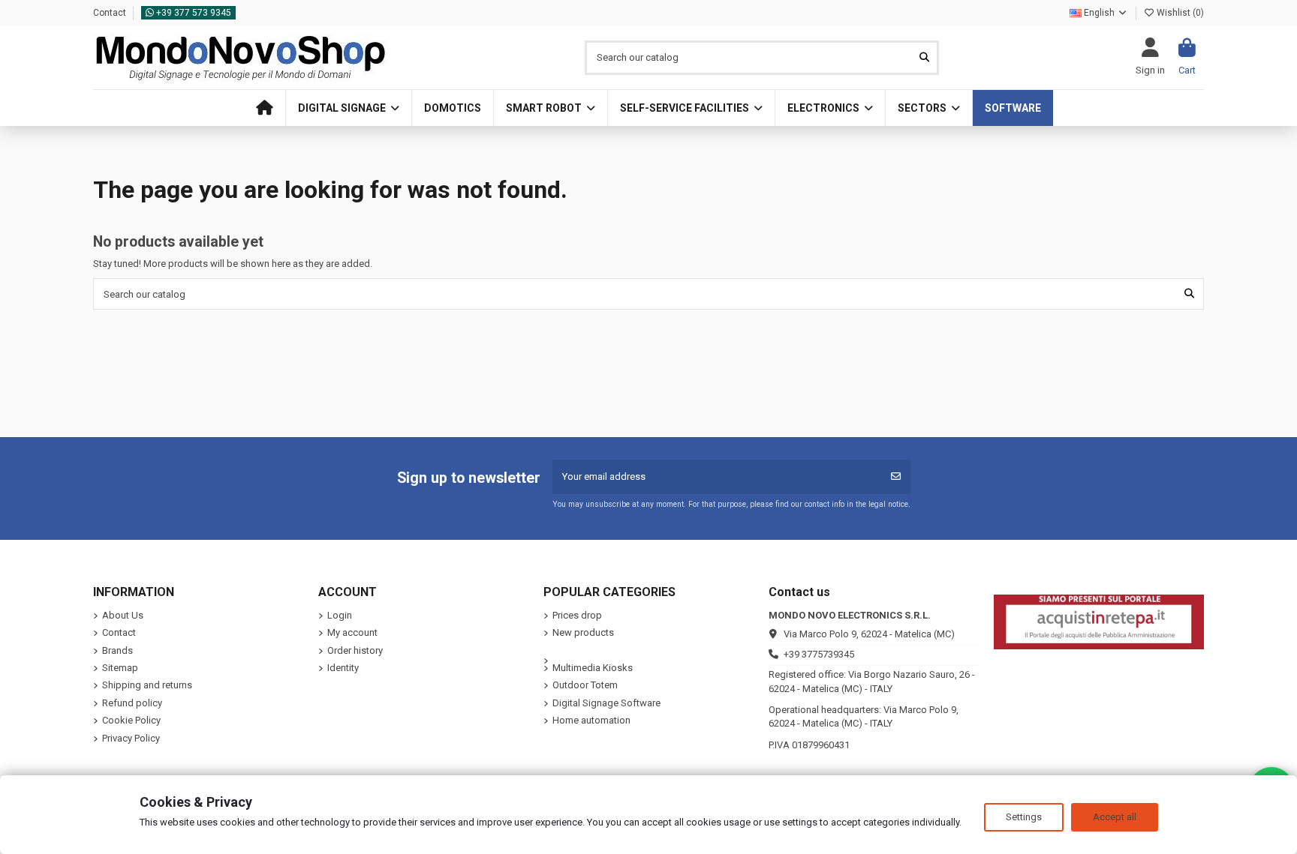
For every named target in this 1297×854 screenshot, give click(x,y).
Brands (117, 650)
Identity (343, 667)
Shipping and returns (147, 685)
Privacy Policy (131, 738)
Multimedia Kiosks (592, 667)
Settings (1024, 817)
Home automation (591, 720)
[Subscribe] (895, 477)
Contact (110, 12)
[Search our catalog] (924, 57)
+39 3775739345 (819, 654)
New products (583, 632)
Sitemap (120, 667)
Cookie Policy (131, 720)
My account (352, 632)
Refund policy (132, 703)
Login (339, 615)
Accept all (1114, 817)
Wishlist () (1179, 12)
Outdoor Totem (585, 685)
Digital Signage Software (606, 703)
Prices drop (577, 615)
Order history (355, 650)
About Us (122, 615)
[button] (348, 108)
